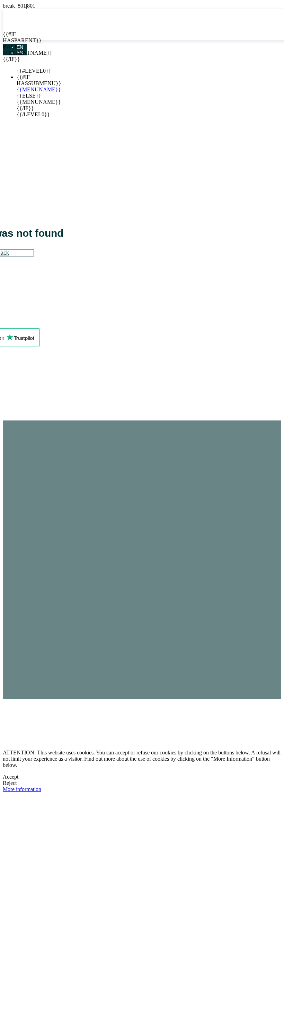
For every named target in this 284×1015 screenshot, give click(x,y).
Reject (10, 783)
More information (22, 789)
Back (8, 46)
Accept (10, 777)
